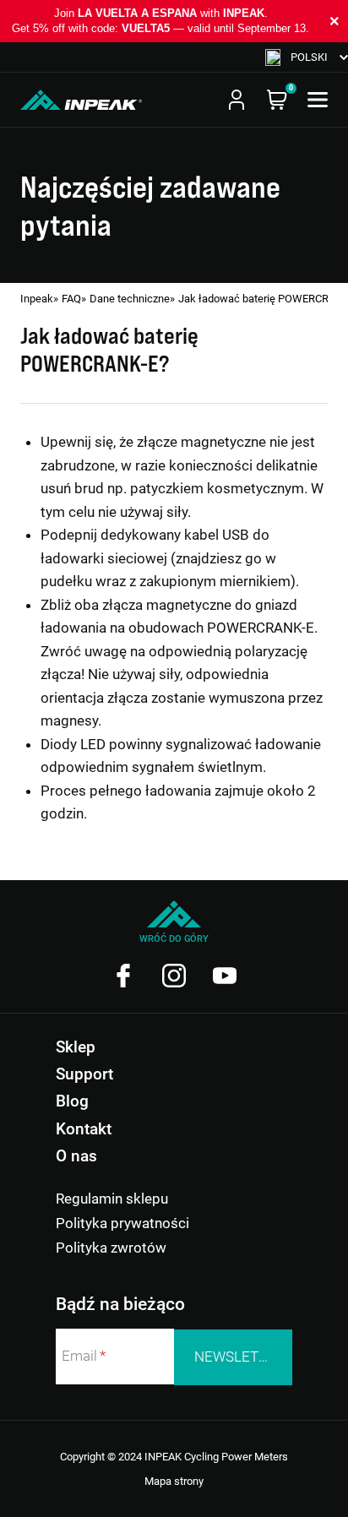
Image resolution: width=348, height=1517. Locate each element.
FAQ (71, 298)
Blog (72, 1101)
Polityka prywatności (122, 1223)
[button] (306, 57)
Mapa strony (174, 1481)
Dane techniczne (130, 298)
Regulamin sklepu (112, 1198)
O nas (76, 1156)
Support (84, 1074)
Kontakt (83, 1129)
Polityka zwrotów (111, 1247)
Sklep (75, 1047)
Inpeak (36, 298)
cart (277, 100)
